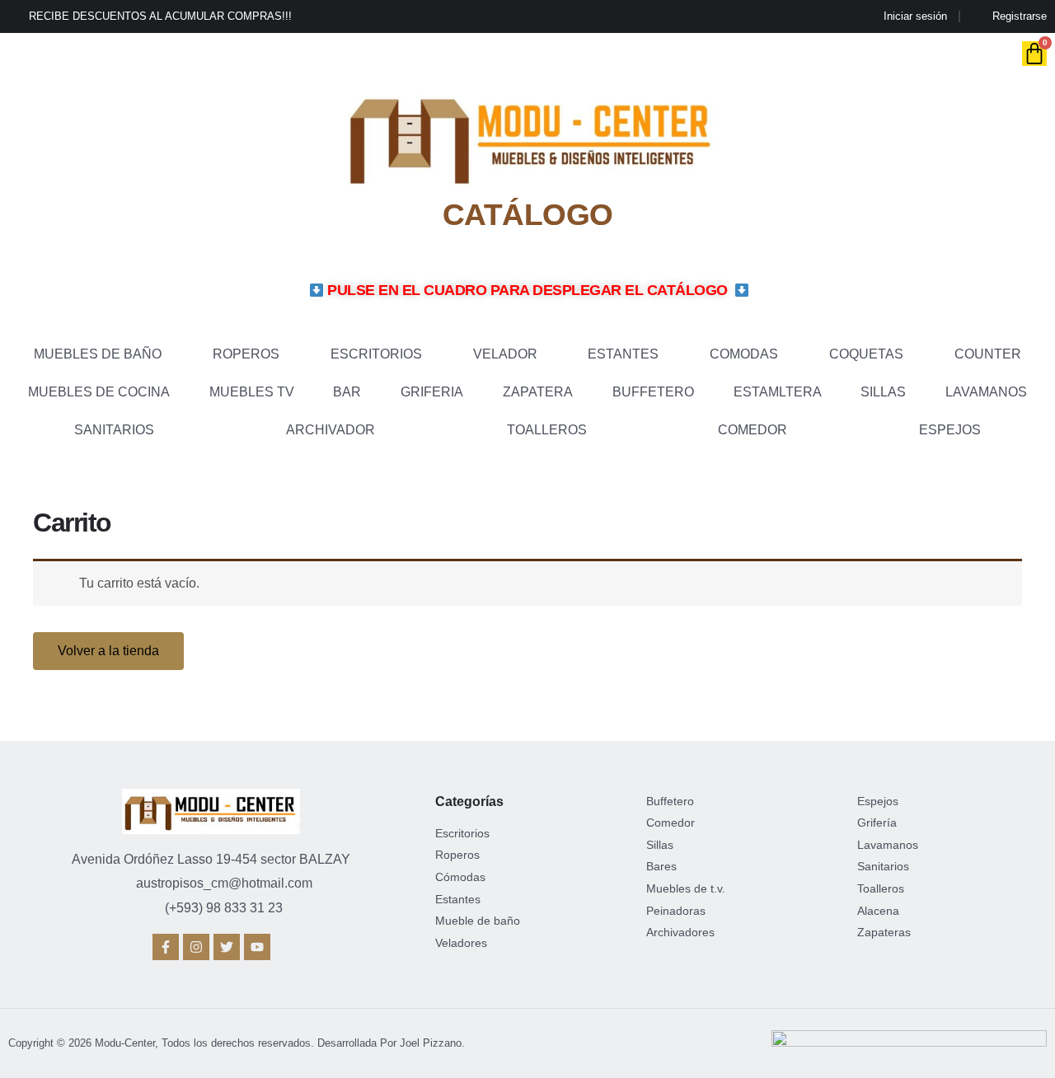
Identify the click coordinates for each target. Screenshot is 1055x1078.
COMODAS (744, 354)
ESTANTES (623, 354)
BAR (347, 392)
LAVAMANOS (986, 392)
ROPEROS (246, 354)
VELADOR (505, 354)
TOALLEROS (547, 430)
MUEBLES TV (251, 392)
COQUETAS (866, 354)
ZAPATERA (538, 392)
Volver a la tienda (108, 651)
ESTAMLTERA (778, 392)
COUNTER (987, 354)
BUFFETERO (653, 392)
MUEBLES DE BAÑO (98, 354)
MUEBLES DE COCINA (99, 392)
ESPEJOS (950, 430)
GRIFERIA (432, 392)
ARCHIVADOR (330, 430)
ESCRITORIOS (376, 354)
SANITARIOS (114, 430)
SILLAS (883, 392)
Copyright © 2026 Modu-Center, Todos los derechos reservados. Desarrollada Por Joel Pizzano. (236, 1043)
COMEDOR (752, 430)
